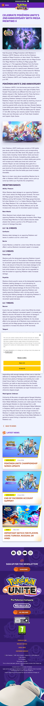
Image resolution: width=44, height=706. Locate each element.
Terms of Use (22, 640)
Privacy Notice (22, 644)
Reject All (22, 363)
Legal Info (22, 647)
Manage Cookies (22, 357)
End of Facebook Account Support (18, 499)
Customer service (22, 651)
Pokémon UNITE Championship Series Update (20, 464)
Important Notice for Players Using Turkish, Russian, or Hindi (21, 535)
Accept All (22, 368)
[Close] (40, 335)
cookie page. (9, 352)
